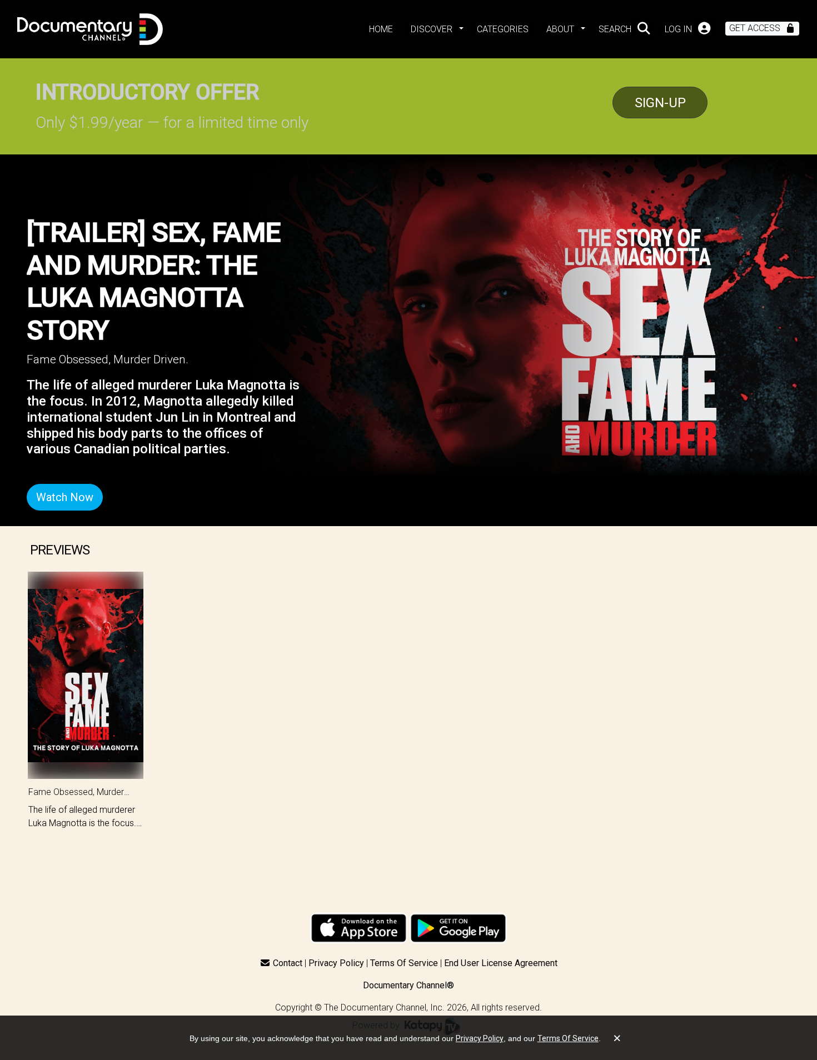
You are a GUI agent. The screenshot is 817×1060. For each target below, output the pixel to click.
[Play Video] (86, 675)
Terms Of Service (404, 963)
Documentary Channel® (408, 985)
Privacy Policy (336, 963)
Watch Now (64, 497)
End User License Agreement (500, 963)
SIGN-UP (660, 103)
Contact (287, 963)
